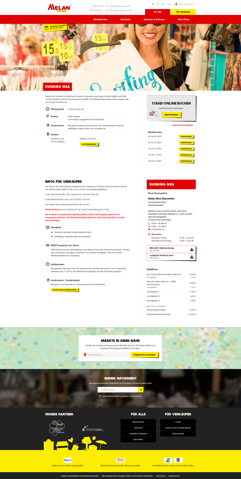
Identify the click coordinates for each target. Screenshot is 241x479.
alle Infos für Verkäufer (183, 125)
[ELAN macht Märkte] (59, 8)
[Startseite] (152, 4)
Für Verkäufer (183, 12)
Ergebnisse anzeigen (144, 355)
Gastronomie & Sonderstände (178, 428)
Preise (178, 422)
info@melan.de (157, 229)
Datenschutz (174, 476)
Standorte (125, 19)
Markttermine (100, 19)
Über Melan (184, 19)
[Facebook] (158, 4)
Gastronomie (64, 290)
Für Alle (158, 12)
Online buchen (178, 434)
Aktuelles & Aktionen (154, 19)
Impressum (161, 476)
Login (169, 4)
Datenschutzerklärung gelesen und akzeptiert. (122, 396)
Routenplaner (89, 144)
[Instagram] (163, 4)
